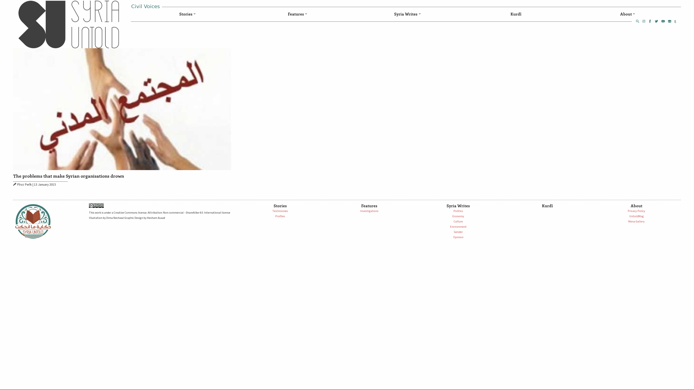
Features (296, 14)
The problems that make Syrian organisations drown (68, 176)
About (626, 14)
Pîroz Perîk (24, 185)
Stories (185, 14)
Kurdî (516, 14)
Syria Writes (405, 14)
